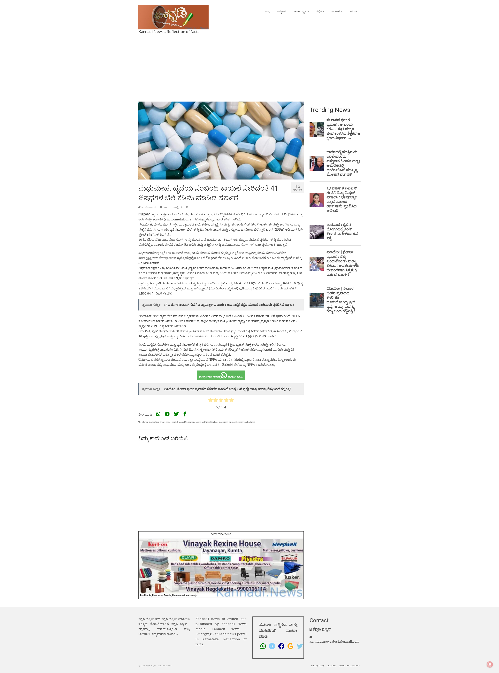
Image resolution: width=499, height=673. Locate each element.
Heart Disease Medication (182, 422)
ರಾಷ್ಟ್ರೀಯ (178, 207)
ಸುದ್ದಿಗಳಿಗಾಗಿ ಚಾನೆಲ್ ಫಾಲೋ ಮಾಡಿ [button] (221, 377)
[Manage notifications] (490, 664)
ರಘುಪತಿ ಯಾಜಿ (150, 207)
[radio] (210, 401)
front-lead (164, 422)
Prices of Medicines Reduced (242, 422)
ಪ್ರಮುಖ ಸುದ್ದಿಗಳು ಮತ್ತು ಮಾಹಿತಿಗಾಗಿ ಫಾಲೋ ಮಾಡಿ (278, 630)
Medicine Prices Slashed (207, 422)
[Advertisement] (249, 66)
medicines (223, 422)
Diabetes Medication (149, 422)
